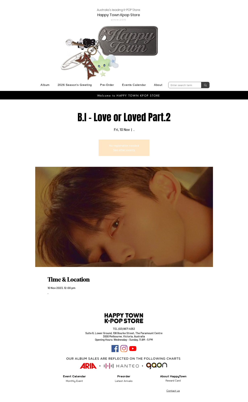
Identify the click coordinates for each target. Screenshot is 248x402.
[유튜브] (132, 348)
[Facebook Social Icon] (115, 348)
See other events (124, 150)
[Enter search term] (205, 85)
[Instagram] (123, 348)
